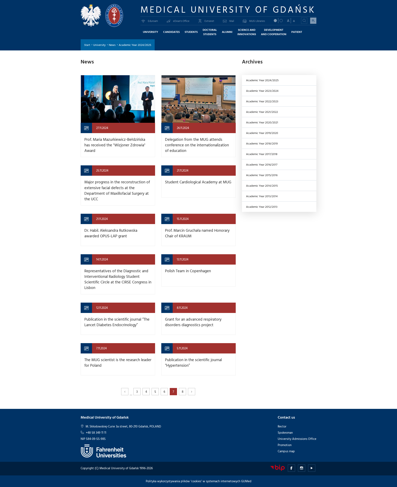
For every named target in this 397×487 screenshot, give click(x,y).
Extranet (209, 21)
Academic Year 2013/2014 (262, 196)
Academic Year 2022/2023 (262, 101)
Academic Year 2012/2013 (261, 206)
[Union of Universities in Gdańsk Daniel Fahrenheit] (103, 450)
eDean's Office (181, 21)
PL (313, 20)
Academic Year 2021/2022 (262, 112)
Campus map (286, 451)
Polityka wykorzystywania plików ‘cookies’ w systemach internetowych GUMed (198, 481)
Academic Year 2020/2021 (262, 122)
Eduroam (153, 21)
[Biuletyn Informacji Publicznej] (277, 467)
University (99, 45)
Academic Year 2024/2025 (262, 80)
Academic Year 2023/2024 (262, 90)
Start (87, 45)
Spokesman (285, 432)
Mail (231, 21)
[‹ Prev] (124, 391)
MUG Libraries (257, 21)
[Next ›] (191, 391)
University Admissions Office (297, 438)
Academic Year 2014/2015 (262, 185)
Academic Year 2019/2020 (262, 133)
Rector (282, 426)
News (112, 45)
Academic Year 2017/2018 (261, 154)
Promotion (285, 445)
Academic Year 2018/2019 (262, 143)
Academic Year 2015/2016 (261, 175)
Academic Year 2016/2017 (261, 164)
